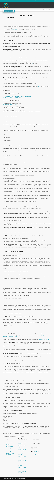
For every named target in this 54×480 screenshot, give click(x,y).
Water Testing (8, 444)
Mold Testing (8, 451)
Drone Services (9, 448)
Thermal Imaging (9, 446)
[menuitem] (4, 5)
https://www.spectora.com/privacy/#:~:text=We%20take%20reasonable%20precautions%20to (19, 152)
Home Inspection (9, 442)
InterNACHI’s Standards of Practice (28, 434)
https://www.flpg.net (14, 29)
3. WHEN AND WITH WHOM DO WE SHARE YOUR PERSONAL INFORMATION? (17, 96)
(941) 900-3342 (36, 454)
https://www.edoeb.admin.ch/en (43, 339)
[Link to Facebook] (32, 460)
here (6, 429)
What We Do (7, 431)
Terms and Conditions (22, 478)
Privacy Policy (17, 478)
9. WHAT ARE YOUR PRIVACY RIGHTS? (10, 104)
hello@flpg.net (36, 451)
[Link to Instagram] (35, 460)
